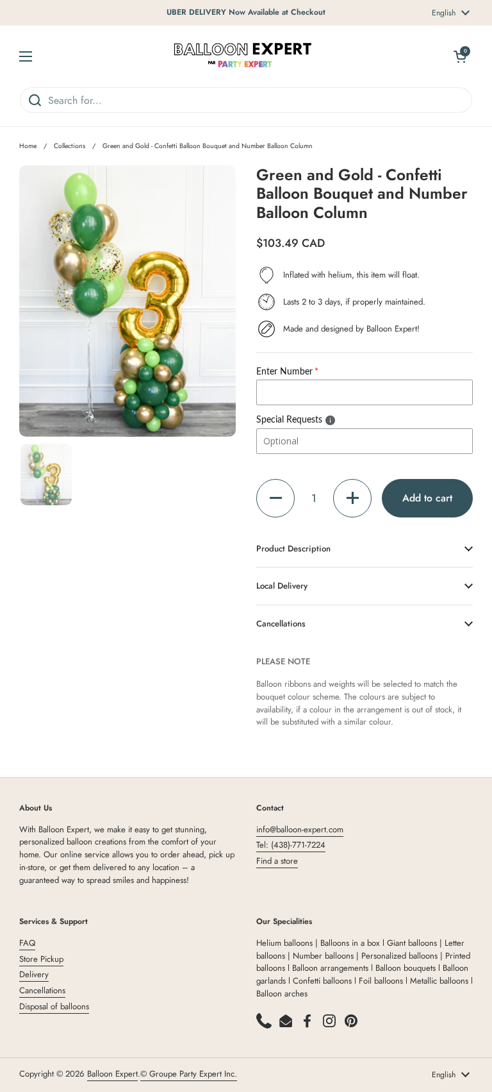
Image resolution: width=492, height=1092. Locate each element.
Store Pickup (41, 959)
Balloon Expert (112, 1074)
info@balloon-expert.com (299, 829)
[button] (275, 498)
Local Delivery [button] (282, 586)
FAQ (27, 943)
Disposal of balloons (54, 1006)
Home (28, 146)
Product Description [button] (293, 548)
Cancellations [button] (281, 623)
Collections (69, 146)
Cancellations (42, 990)
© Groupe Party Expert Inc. (188, 1074)
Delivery (34, 974)
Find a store (277, 861)
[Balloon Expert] (242, 56)
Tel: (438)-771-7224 (290, 845)
